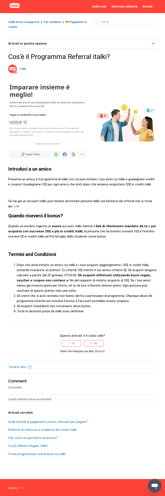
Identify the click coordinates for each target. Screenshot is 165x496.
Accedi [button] (148, 6)
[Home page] (14, 9)
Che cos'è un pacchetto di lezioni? (32, 438)
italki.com (99, 6)
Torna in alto (17, 367)
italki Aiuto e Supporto (23, 22)
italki (23, 69)
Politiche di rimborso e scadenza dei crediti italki (42, 430)
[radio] (71, 343)
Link (16, 206)
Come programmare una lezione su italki (37, 454)
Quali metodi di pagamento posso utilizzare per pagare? (48, 422)
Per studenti (52, 22)
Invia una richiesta (125, 6)
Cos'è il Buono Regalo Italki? (28, 446)
